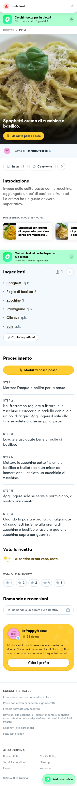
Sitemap (45, 762)
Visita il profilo (38, 663)
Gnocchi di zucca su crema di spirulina (27, 697)
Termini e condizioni (15, 762)
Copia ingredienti (23, 337)
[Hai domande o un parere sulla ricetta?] (35, 610)
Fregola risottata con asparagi (21, 708)
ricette (8, 30)
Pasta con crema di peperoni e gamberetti (29, 703)
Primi (23, 30)
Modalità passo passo (26, 136)
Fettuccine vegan (13, 733)
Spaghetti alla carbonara (18, 727)
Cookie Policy (48, 756)
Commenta (45, 166)
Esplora (7, 768)
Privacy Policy (11, 756)
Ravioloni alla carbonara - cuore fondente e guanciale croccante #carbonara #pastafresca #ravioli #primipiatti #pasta (37, 718)
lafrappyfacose (37, 151)
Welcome (45, 768)
